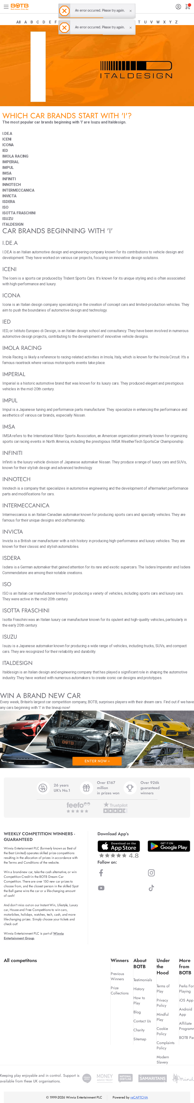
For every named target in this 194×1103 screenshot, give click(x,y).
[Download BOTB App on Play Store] (169, 846)
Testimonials (142, 980)
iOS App (186, 1000)
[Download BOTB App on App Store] (118, 849)
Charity (139, 1030)
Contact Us (142, 1021)
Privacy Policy (162, 1003)
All (18, 22)
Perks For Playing (186, 988)
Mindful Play (163, 1017)
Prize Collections (119, 990)
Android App (185, 1011)
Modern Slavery (163, 1059)
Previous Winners (117, 976)
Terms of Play (163, 988)
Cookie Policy (162, 1031)
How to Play (139, 1000)
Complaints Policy (165, 1045)
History (138, 989)
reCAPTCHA (139, 1097)
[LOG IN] (178, 6)
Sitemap (139, 1039)
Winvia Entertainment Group (34, 935)
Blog (137, 1012)
